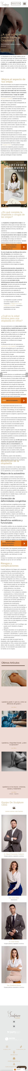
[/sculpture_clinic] (7, 1047)
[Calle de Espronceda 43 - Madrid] (14, 1064)
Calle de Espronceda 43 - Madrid (14, 1066)
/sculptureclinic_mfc (21, 1049)
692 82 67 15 (14, 1054)
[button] (25, 4)
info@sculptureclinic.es (14, 1061)
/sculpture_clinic (7, 1049)
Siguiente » (16, 793)
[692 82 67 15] (14, 1052)
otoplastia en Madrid (6, 98)
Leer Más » (14, 707)
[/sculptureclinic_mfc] (21, 1047)
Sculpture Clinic (6, 145)
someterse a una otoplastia (8, 346)
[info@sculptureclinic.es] (14, 1058)
